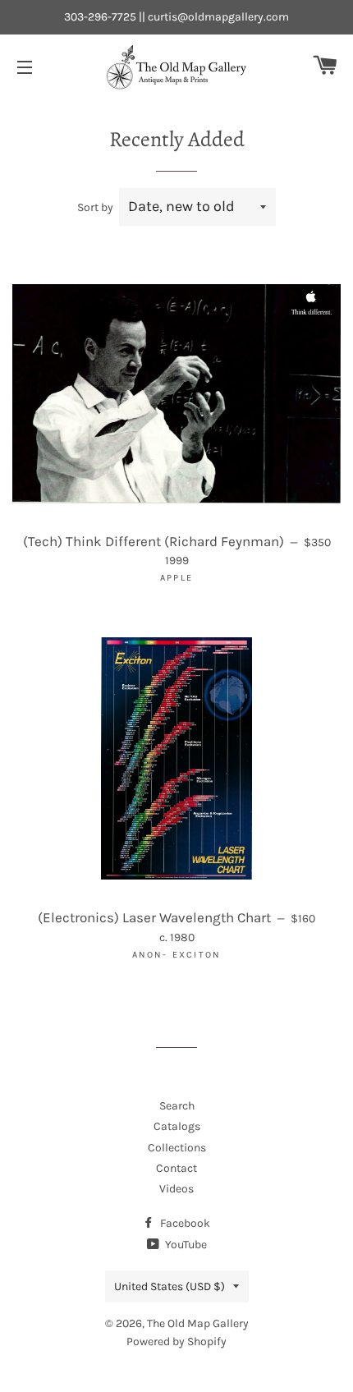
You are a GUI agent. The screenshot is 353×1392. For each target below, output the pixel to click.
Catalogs (177, 1126)
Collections (177, 1148)
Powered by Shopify (176, 1341)
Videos (176, 1189)
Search (177, 1106)
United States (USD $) (169, 1286)
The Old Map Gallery (198, 1323)
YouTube (185, 1245)
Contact (176, 1168)
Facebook (184, 1223)
